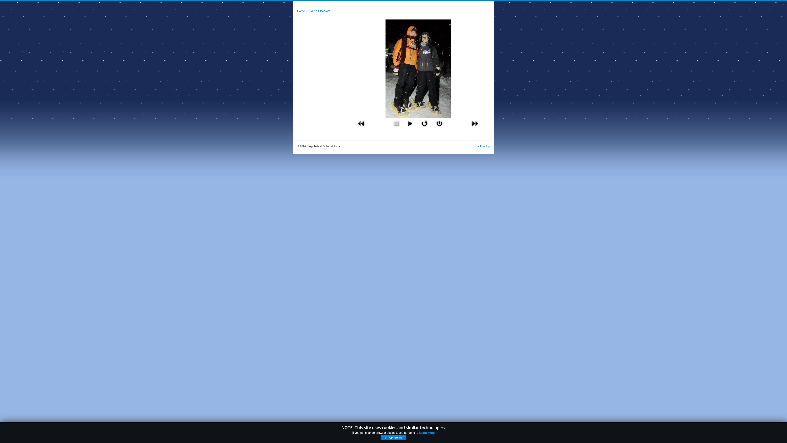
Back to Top (482, 146)
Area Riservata (320, 11)
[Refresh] (424, 123)
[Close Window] (439, 123)
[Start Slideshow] (410, 123)
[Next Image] (475, 123)
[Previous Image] (361, 123)
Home (301, 11)
